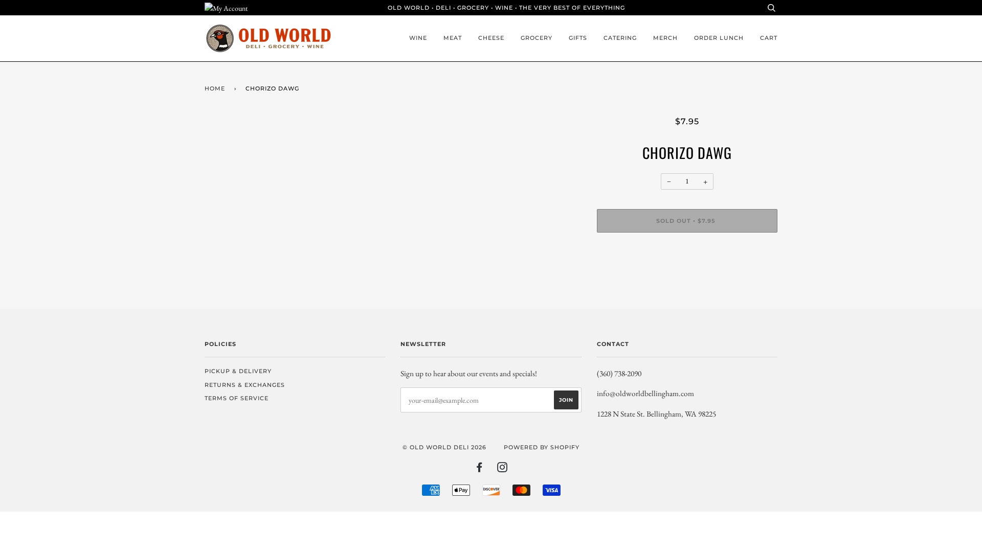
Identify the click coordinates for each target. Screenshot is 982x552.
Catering (620, 37)
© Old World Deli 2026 (444, 447)
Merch (665, 37)
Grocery (536, 37)
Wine (418, 37)
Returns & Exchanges (245, 384)
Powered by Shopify (541, 447)
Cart (768, 37)
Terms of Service (237, 398)
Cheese (491, 37)
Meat (452, 37)
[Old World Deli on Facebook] (479, 469)
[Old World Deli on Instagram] (502, 469)
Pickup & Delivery (238, 371)
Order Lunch (719, 37)
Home (215, 88)
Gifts (578, 37)
